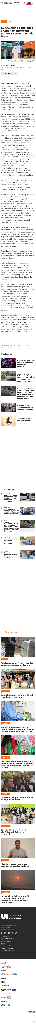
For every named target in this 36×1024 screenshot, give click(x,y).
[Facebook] (9, 73)
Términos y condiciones (7, 948)
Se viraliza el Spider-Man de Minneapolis (25, 420)
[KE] (3, 1005)
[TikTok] (16, 933)
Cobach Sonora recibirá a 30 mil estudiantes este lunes (17, 696)
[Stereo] (3, 990)
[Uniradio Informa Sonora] (12, 2)
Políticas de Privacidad (7, 950)
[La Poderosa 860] (8, 974)
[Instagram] (12, 933)
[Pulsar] (8, 967)
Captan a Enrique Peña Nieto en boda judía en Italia (17, 799)
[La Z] (14, 989)
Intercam (27, 345)
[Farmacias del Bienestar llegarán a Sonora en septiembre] (27, 554)
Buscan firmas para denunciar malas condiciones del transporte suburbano (11, 498)
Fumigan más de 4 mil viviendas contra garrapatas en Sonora (17, 664)
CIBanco (19, 345)
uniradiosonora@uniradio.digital (10, 945)
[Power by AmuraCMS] (30, 1012)
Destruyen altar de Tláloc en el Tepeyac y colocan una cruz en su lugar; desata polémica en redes (26, 377)
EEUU (10, 21)
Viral (4, 21)
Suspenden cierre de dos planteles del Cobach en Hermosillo (13, 832)
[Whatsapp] (2, 73)
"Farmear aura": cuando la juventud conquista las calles (25, 407)
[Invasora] (3, 967)
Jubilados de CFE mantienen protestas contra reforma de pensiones (10, 542)
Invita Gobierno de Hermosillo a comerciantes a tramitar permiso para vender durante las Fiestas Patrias (17, 764)
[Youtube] (9, 933)
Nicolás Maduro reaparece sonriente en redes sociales (15, 865)
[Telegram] (15, 73)
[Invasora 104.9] (3, 982)
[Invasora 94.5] (3, 974)
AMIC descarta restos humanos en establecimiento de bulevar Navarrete (11, 511)
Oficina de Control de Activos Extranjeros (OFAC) (15, 347)
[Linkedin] (12, 73)
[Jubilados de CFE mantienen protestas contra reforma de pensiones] (27, 541)
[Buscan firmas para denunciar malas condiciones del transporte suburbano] (27, 497)
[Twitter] (5, 73)
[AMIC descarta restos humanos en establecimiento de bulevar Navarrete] (27, 511)
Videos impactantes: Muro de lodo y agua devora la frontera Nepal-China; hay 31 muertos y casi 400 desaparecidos (25, 393)
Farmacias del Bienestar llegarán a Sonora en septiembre (11, 555)
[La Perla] (8, 1005)
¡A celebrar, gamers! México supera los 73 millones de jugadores (25, 363)
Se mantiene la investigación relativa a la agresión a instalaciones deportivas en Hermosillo (15, 899)
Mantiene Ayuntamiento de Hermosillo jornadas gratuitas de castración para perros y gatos (17, 729)
